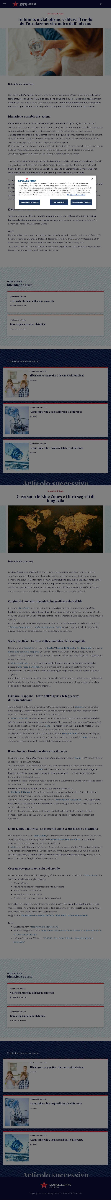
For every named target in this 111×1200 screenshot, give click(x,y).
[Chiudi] (92, 179)
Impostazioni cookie (29, 202)
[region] (55, 193)
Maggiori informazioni (76, 195)
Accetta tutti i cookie (81, 202)
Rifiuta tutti (59, 202)
